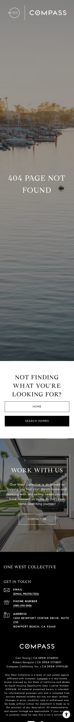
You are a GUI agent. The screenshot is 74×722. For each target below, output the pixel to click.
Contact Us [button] (37, 519)
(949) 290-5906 (22, 605)
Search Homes (37, 421)
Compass (42, 678)
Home (37, 406)
